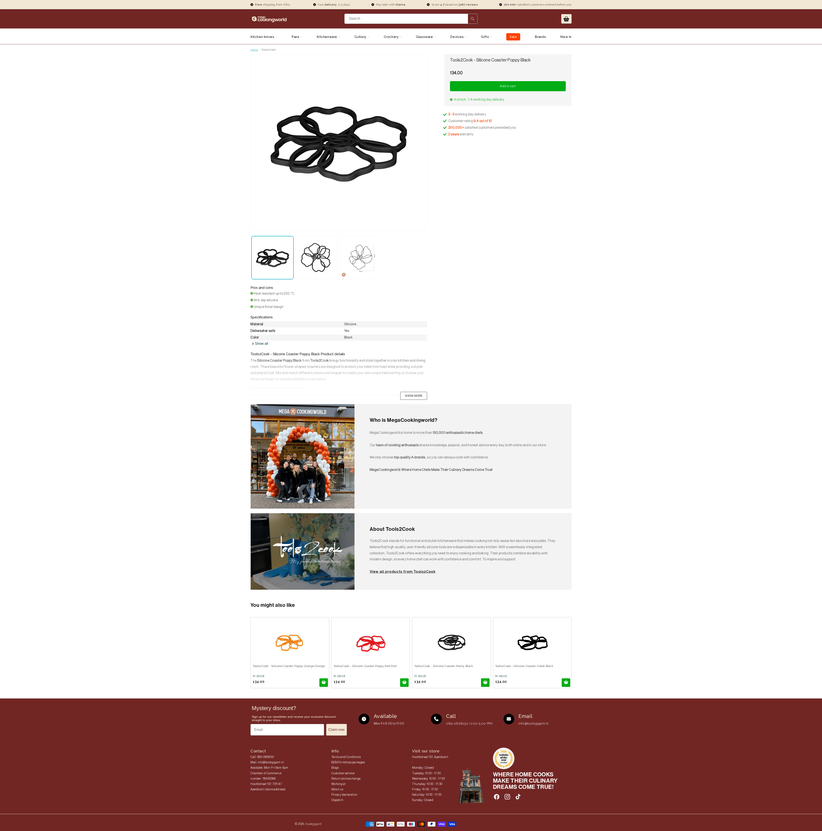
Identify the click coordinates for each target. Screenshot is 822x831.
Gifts (485, 37)
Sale (513, 37)
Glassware (425, 37)
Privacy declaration (344, 794)
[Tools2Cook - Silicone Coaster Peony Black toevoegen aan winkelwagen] (485, 682)
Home (254, 49)
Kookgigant (313, 824)
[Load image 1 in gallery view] (272, 257)
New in (566, 37)
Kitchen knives (262, 37)
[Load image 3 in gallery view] (361, 257)
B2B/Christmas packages (348, 762)
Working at (338, 784)
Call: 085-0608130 (262, 757)
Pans (296, 37)
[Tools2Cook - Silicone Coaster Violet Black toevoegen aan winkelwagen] (566, 682)
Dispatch (337, 800)
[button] (566, 19)
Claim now (336, 729)
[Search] (472, 19)
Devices (457, 37)
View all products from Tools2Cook (403, 572)
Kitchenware (327, 37)
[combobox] (411, 19)
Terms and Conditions (346, 757)
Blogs (335, 767)
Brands (540, 37)
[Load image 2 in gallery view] (317, 257)
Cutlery (361, 37)
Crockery (392, 37)
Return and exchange (346, 778)
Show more (414, 395)
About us (337, 789)
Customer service (343, 773)
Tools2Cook (268, 49)
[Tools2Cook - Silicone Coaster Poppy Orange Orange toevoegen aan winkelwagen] (323, 682)
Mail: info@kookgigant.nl (267, 762)
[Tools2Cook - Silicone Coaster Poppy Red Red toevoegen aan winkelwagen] (404, 682)
